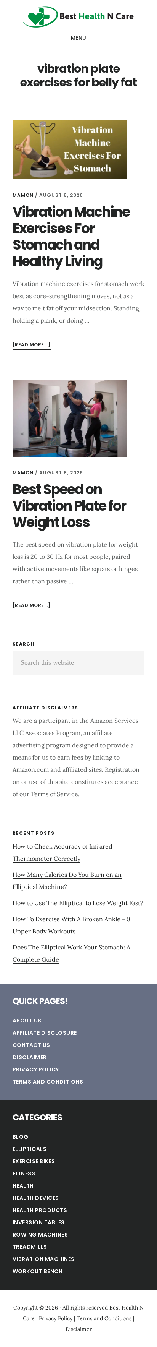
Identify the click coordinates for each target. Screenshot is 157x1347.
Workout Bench (38, 1271)
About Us (27, 1020)
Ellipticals (30, 1149)
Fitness (24, 1173)
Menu (79, 38)
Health (23, 1186)
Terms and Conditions (48, 1082)
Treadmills (30, 1247)
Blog (21, 1137)
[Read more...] (32, 345)
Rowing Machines (40, 1234)
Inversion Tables (39, 1222)
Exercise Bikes (34, 1161)
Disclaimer (30, 1057)
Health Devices (36, 1198)
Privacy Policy (36, 1069)
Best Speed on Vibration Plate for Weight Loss (69, 506)
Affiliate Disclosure (45, 1033)
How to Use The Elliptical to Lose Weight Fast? (78, 903)
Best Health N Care (78, 16)
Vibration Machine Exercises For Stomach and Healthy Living (71, 236)
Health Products (40, 1210)
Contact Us (31, 1045)
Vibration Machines (44, 1259)
